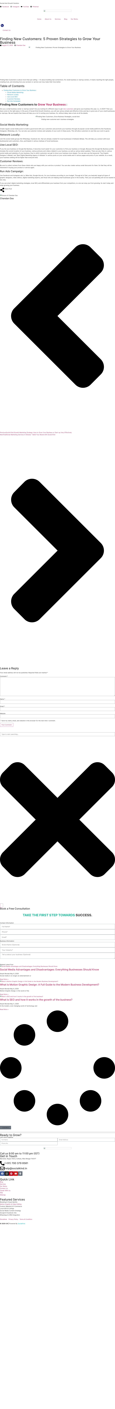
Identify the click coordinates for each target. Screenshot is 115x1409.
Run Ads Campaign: (13, 101)
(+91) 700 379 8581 (16, 1163)
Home (39, 19)
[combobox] (57, 734)
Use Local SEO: (12, 97)
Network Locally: (13, 94)
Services (58, 19)
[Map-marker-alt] (20, 1173)
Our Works (74, 19)
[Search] (1, 905)
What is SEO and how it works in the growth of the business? (36, 999)
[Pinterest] (11, 1173)
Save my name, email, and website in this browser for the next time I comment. (28, 720)
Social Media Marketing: (15, 92)
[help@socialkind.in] (2, 1168)
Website (2, 713)
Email (2, 706)
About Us (48, 19)
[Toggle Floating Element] (108, 1404)
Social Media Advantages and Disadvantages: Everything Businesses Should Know (49, 969)
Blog (65, 19)
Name (2, 699)
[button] (5, 1127)
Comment (4, 676)
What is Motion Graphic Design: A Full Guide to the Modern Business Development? (49, 984)
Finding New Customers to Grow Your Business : (20, 90)
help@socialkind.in (15, 1168)
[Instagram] (6, 1173)
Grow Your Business (52, 104)
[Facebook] (2, 1173)
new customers (68, 109)
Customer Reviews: (13, 99)
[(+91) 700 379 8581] (2, 1163)
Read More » (4, 979)
